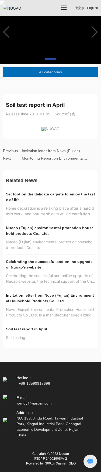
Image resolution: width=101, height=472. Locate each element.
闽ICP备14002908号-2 (50, 458)
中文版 (80, 8)
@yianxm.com (39, 403)
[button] (37, 59)
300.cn (50, 463)
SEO (72, 463)
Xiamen (61, 463)
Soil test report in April (26, 329)
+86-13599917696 (34, 383)
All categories (50, 72)
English (92, 8)
